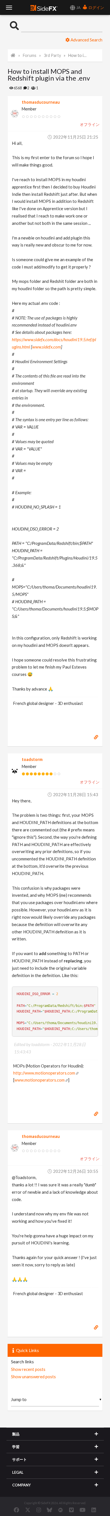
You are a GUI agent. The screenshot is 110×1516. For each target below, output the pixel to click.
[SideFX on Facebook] (16, 1509)
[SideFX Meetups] (60, 1509)
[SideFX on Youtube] (82, 1509)
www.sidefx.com (46, 346)
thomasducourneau (41, 102)
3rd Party (52, 55)
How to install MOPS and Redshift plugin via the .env (78, 55)
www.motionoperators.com (39, 1080)
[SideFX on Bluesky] (49, 1509)
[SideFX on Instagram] (38, 1509)
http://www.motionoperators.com (44, 1073)
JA (78, 7)
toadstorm (32, 759)
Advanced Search (86, 39)
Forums (29, 55)
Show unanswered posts (33, 1376)
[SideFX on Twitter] (27, 1509)
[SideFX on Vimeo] (71, 1509)
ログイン (95, 7)
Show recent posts (28, 1369)
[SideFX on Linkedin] (93, 1509)
